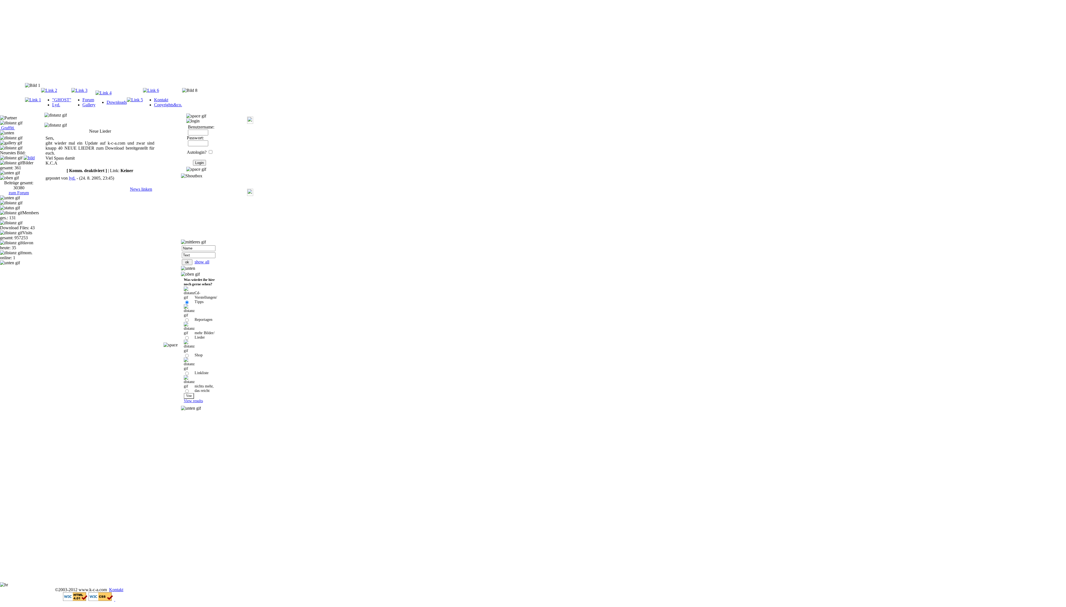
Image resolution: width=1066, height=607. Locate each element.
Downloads (117, 102)
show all (202, 262)
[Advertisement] (95, 43)
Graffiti (7, 127)
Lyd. (56, 104)
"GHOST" (61, 99)
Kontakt (161, 99)
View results (193, 401)
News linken (141, 189)
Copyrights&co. (168, 104)
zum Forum (19, 192)
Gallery (88, 104)
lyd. (72, 178)
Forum (88, 99)
